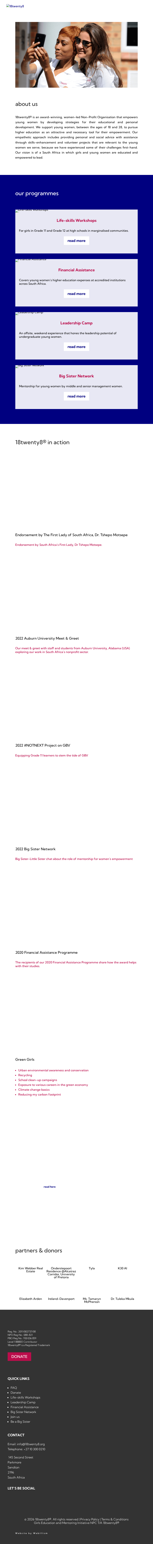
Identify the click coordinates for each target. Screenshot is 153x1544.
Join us (15, 1417)
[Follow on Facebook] (9, 1500)
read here (50, 1186)
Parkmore (14, 1462)
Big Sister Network (23, 1412)
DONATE (19, 1356)
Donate (16, 1392)
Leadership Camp (23, 1402)
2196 (11, 1472)
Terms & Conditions (115, 1519)
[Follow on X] (33, 1500)
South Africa (16, 1477)
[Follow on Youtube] (44, 1500)
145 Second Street (20, 1457)
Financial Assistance (25, 1407)
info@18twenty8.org (31, 1444)
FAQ (14, 1388)
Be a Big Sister (20, 1421)
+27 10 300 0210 (34, 1449)
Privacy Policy (89, 1519)
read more (76, 240)
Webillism (40, 1533)
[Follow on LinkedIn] (21, 1500)
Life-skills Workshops (25, 1397)
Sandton (13, 1467)
